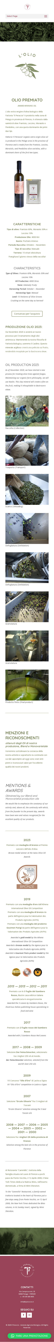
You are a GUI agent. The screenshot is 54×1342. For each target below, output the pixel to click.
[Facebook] (23, 1315)
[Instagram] (29, 1315)
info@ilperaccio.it (27, 1302)
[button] (29, 1336)
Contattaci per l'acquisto (27, 313)
